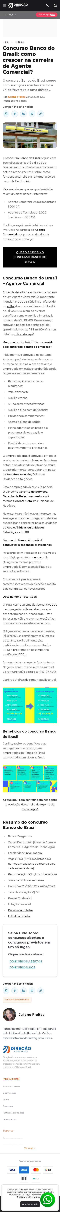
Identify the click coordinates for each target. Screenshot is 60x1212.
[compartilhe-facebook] (14, 113)
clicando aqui (24, 334)
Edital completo (19, 916)
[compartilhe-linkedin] (23, 113)
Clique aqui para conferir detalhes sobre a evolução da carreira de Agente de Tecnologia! (30, 804)
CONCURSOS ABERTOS (26, 961)
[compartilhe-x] (32, 113)
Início (6, 42)
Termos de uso (9, 1119)
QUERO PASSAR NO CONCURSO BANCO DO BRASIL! (30, 257)
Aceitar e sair (30, 1204)
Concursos (8, 1106)
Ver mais (28, 1148)
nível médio (34, 853)
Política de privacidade (13, 1112)
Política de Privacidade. (30, 1197)
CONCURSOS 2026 (22, 967)
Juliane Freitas (17, 96)
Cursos (6, 1099)
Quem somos (9, 1093)
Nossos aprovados (11, 1086)
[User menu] (47, 5)
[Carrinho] (55, 5)
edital (10, 306)
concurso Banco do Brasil (23, 158)
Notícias (19, 42)
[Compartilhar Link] (40, 113)
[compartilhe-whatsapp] (6, 113)
